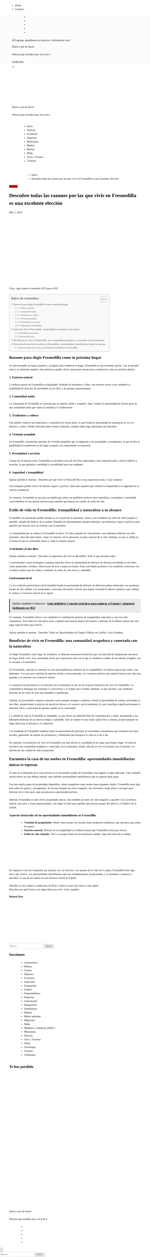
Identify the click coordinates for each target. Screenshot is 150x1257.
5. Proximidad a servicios (29, 322)
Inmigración (30, 1005)
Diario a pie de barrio (23, 46)
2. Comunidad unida (27, 312)
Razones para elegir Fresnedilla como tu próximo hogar (41, 304)
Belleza (30, 149)
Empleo (28, 989)
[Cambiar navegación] (13, 66)
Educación (29, 982)
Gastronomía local (26, 336)
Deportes (28, 974)
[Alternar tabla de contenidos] (101, 299)
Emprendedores (32, 993)
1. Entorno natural (26, 308)
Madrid (30, 145)
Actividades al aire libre (28, 333)
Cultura (28, 970)
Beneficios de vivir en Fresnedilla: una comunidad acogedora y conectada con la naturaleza (59, 340)
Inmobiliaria (30, 1008)
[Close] (1, 1250)
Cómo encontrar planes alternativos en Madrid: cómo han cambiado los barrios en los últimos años (18, 1093)
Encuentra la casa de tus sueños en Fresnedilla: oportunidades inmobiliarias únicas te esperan (60, 344)
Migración (29, 1020)
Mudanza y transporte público (39, 1028)
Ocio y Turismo (35, 157)
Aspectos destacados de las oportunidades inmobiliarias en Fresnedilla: (48, 348)
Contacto (19, 9)
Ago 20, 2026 (13, 933)
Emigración (30, 985)
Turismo (28, 1051)
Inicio (30, 126)
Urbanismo (29, 1054)
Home (18, 5)
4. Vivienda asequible (27, 318)
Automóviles (30, 962)
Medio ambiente (32, 1016)
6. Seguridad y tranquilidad (30, 325)
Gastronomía (30, 1001)
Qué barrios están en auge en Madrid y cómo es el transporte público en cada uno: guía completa (18, 1184)
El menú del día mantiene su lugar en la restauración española (52, 919)
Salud (27, 1043)
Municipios (32, 141)
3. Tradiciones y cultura (28, 315)
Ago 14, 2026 (32, 941)
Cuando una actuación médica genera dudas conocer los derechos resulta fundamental (33, 923)
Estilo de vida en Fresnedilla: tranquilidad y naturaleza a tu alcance (47, 329)
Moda (30, 153)
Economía (32, 134)
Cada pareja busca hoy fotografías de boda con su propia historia (14, 919)
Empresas (32, 137)
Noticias (31, 130)
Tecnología (29, 1047)
